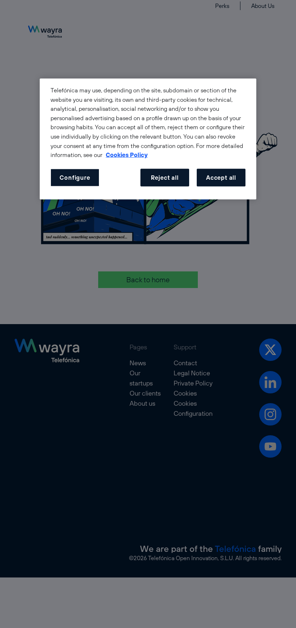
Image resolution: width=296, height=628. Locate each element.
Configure (75, 177)
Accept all (221, 177)
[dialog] (148, 139)
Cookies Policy (127, 154)
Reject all (165, 177)
